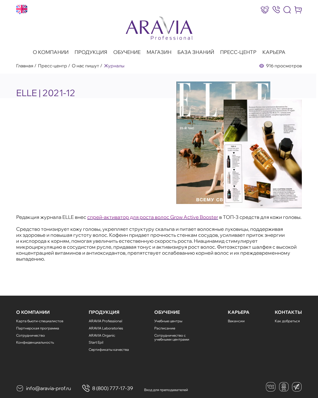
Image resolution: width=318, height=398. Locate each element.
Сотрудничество (30, 335)
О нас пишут (85, 66)
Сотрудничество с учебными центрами (171, 337)
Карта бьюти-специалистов (39, 321)
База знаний (195, 52)
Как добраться (287, 321)
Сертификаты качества (109, 349)
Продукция (91, 52)
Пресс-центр (238, 52)
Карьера (273, 52)
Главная (24, 66)
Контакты (288, 312)
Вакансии (236, 321)
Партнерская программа (37, 328)
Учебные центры (168, 321)
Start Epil (96, 342)
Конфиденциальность (35, 342)
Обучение (127, 52)
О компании (51, 52)
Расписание (164, 328)
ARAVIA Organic (102, 335)
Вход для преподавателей (166, 390)
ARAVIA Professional (105, 321)
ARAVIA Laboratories (106, 328)
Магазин (159, 52)
